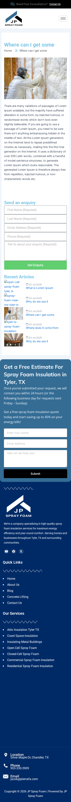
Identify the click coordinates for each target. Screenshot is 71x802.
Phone (15, 765)
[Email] (6, 776)
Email (14, 776)
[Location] (6, 755)
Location (17, 755)
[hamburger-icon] (63, 18)
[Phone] (6, 766)
